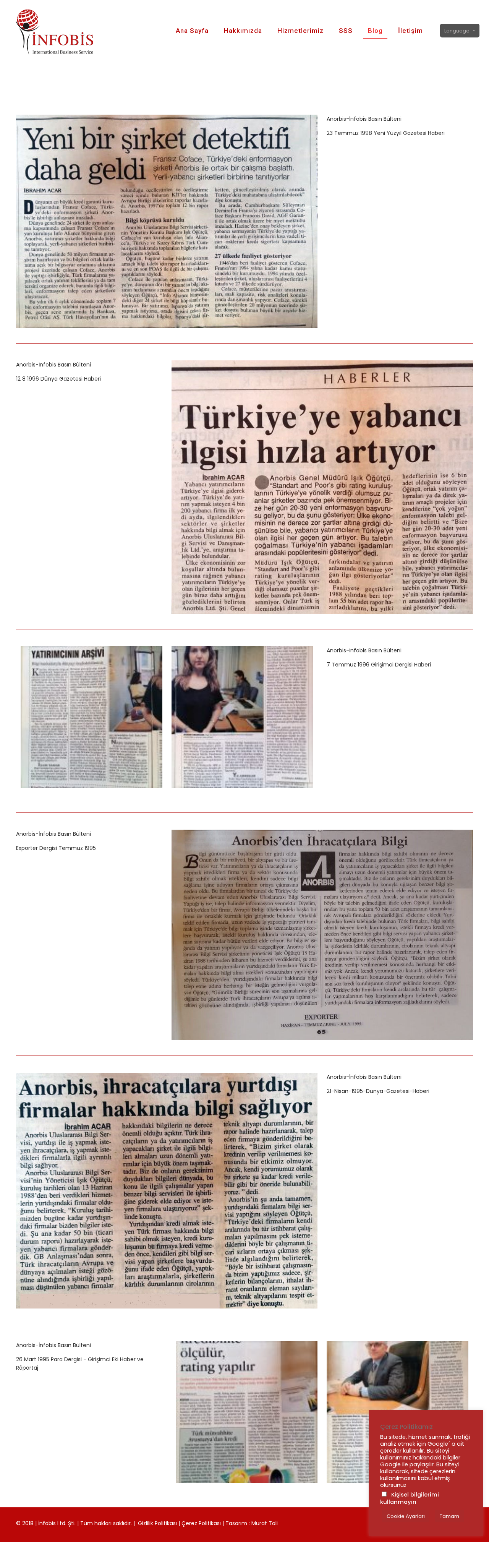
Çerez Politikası (201, 1523)
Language (457, 30)
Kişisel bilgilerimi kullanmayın (409, 1498)
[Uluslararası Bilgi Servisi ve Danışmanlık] (62, 30)
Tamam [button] (449, 1516)
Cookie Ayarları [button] (406, 1516)
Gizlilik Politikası (157, 1523)
